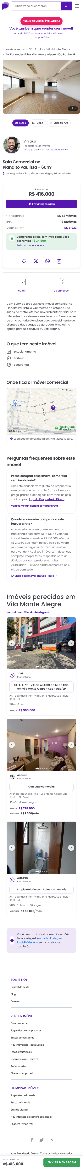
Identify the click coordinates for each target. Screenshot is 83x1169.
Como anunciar (19, 1023)
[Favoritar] (24, 261)
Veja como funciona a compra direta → (36, 506)
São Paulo (36, 49)
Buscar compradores (22, 1038)
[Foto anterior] (12, 643)
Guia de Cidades (20, 1110)
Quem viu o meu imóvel (24, 1059)
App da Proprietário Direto (46, 499)
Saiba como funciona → (31, 245)
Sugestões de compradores (26, 1031)
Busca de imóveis (20, 1103)
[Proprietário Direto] (6, 6)
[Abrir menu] (77, 6)
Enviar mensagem (43, 204)
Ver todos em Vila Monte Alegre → (28, 612)
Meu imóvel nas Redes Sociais (27, 1045)
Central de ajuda (20, 987)
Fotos (22, 123)
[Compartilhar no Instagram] (59, 261)
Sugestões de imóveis (23, 1096)
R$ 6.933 (70, 228)
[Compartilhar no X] (36, 261)
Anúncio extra (18, 1066)
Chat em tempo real (22, 1074)
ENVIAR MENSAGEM (62, 1162)
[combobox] (36, 6)
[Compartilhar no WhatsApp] (48, 261)
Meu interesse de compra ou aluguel (31, 1117)
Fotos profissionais (21, 1052)
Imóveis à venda (14, 49)
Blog (13, 994)
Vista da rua (61, 123)
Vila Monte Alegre (58, 49)
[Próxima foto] (71, 643)
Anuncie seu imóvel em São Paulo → (34, 576)
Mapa (40, 123)
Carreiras (16, 1001)
